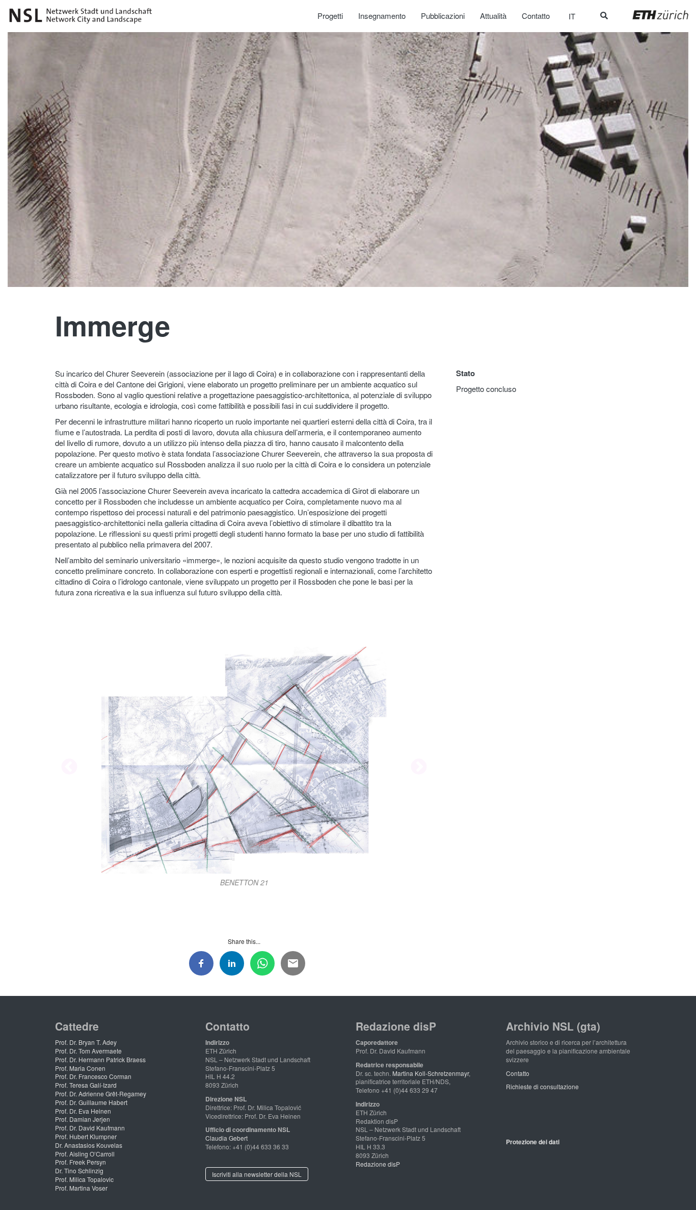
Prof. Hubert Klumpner (86, 1136)
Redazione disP (378, 1164)
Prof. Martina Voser (81, 1187)
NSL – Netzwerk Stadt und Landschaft (84, 16)
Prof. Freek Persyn (80, 1162)
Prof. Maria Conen (80, 1068)
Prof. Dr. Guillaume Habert (91, 1102)
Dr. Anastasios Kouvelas (88, 1145)
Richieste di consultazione (542, 1086)
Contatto (517, 1073)
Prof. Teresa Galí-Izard (86, 1085)
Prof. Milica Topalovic (84, 1179)
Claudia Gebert (226, 1138)
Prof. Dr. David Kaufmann (90, 1127)
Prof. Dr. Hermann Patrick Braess (100, 1059)
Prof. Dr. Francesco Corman (93, 1076)
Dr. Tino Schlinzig (79, 1170)
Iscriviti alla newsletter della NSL (257, 1174)
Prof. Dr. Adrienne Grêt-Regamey (100, 1093)
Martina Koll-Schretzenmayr (430, 1073)
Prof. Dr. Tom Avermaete (88, 1050)
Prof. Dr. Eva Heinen (83, 1111)
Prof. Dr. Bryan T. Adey (86, 1042)
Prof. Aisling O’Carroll (85, 1153)
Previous (69, 767)
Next (419, 767)
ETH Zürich (652, 14)
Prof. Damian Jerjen (82, 1119)
